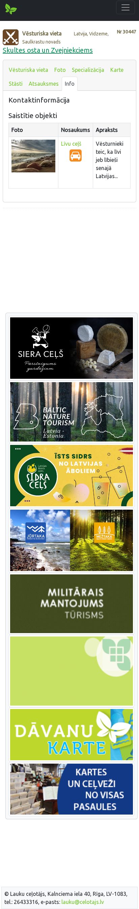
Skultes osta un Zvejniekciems (48, 50)
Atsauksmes (44, 84)
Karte (116, 70)
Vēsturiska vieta (28, 70)
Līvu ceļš (71, 144)
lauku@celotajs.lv (82, 902)
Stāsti (16, 84)
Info (70, 84)
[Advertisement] (69, 261)
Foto (60, 70)
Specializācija (88, 70)
